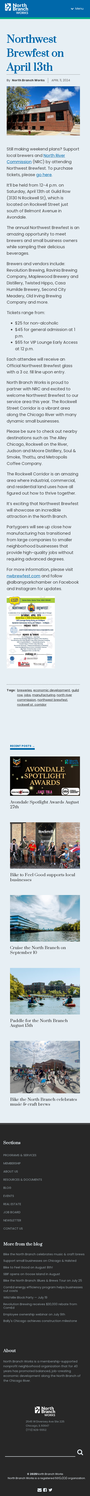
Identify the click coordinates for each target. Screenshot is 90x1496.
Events (8, 1196)
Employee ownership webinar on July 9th (34, 1314)
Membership (12, 1163)
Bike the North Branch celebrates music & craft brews (43, 1102)
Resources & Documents (22, 1180)
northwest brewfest (52, 700)
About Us (10, 1171)
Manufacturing (43, 695)
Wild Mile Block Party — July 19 (25, 1297)
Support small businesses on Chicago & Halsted (39, 1261)
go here (44, 175)
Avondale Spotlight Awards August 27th (44, 805)
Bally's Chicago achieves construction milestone (40, 1321)
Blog (7, 1188)
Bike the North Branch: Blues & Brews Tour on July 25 (42, 1280)
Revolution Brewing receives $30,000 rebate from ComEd (40, 1306)
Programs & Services (19, 1155)
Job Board (12, 1212)
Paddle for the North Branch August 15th (39, 1023)
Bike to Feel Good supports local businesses (42, 877)
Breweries (24, 690)
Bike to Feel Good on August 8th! (28, 1267)
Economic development (51, 690)
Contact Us (13, 1228)
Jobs (27, 695)
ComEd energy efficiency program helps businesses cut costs (43, 1289)
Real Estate (12, 1204)
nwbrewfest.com (23, 576)
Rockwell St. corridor (31, 705)
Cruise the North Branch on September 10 (38, 950)
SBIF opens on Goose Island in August (31, 1274)
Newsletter (12, 1220)
